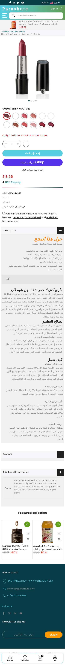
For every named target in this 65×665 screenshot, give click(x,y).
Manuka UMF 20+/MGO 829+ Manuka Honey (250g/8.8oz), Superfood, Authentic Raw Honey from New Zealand (16, 547)
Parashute (15, 9)
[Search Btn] (13, 16)
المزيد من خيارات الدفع (32, 169)
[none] (7, 116)
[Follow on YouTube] (22, 3)
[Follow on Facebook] (10, 3)
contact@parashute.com (21, 588)
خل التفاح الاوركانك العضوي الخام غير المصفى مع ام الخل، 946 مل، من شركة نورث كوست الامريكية (47, 547)
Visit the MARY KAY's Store (13, 31)
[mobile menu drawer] (5, 15)
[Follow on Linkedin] (18, 3)
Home (4, 34)
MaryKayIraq (14, 193)
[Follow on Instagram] (14, 3)
